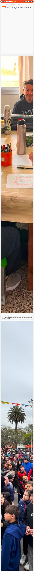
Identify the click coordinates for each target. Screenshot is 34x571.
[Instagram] (25, 1)
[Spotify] (31, 1)
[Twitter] (26, 1)
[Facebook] (28, 1)
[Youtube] (30, 1)
